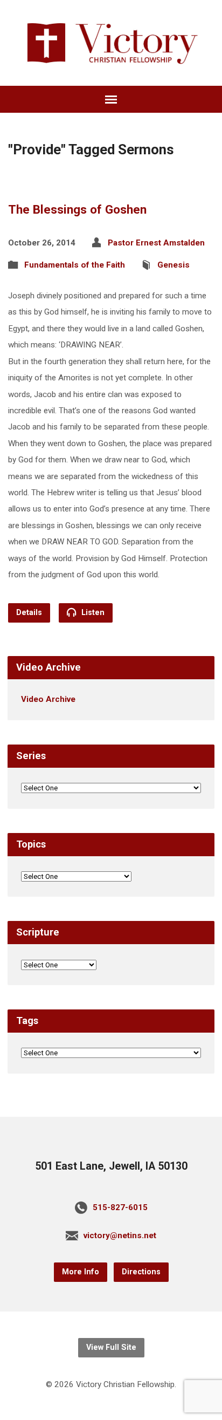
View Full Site (111, 1347)
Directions (141, 1271)
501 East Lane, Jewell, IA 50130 (111, 1166)
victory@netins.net (120, 1235)
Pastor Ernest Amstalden (156, 243)
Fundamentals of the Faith (74, 265)
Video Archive (48, 699)
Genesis (173, 265)
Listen (92, 612)
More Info (80, 1271)
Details (29, 612)
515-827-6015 (120, 1207)
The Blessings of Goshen (77, 209)
